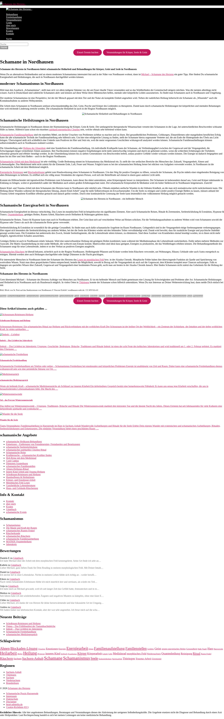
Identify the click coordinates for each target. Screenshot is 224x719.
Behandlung (12, 14)
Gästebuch (11, 509)
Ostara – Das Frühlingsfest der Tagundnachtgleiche (30, 626)
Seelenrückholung (105, 659)
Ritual (196, 653)
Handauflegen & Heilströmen (20, 477)
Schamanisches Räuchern (12, 251)
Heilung (94, 296)
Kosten (9, 31)
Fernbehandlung (14, 17)
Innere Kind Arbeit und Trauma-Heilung (25, 471)
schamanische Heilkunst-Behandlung (24, 441)
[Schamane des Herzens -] (13, 4)
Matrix (109, 296)
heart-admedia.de (14, 704)
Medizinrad (119, 653)
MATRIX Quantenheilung (19, 541)
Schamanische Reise (16, 452)
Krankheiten (72, 654)
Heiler (20, 654)
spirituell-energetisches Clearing (64, 129)
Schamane (167, 296)
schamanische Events (16, 512)
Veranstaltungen (13, 20)
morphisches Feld (136, 653)
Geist (76, 296)
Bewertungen (12, 28)
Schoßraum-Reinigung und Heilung (23, 474)
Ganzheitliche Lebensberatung (20, 485)
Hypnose (41, 654)
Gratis (9, 22)
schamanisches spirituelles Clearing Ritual (26, 449)
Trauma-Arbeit (143, 658)
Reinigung (156, 296)
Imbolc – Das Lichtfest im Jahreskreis (24, 629)
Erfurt (91, 649)
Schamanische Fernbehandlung (21, 631)
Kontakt (10, 33)
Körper (101, 296)
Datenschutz (12, 699)
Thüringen (84, 282)
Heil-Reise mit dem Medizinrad (21, 458)
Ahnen (3, 296)
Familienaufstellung (49, 296)
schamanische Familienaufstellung (22, 539)
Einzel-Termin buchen (87, 52)
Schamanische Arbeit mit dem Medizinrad (20, 161)
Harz (210, 648)
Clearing (41, 649)
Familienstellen (66, 296)
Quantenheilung (15, 214)
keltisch (64, 654)
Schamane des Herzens (19, 688)
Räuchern (145, 296)
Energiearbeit (32, 296)
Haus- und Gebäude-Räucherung (22, 488)
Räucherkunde (13, 533)
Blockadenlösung (36, 172)
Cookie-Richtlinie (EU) (17, 707)
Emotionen (52, 648)
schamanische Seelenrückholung (21, 447)
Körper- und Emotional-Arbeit (20, 480)
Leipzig (105, 654)
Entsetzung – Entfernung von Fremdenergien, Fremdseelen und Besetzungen (43, 444)
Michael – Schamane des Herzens (157, 74)
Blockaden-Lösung (16, 296)
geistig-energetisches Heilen (174, 649)
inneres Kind (52, 653)
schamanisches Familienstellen (20, 466)
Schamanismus (179, 296)
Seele (189, 296)
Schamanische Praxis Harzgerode (22, 693)
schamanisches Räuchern (18, 536)
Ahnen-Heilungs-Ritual (17, 469)
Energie (62, 649)
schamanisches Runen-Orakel (20, 530)
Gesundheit (191, 649)
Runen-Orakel (206, 654)
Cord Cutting (12, 460)
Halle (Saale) (202, 649)
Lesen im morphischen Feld (90, 259)
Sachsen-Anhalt (32, 658)
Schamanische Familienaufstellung (16, 134)
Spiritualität (117, 659)
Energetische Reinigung (11, 172)
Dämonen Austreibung (17, 463)
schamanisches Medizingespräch (21, 634)
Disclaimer (11, 701)
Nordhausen (118, 296)
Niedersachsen (154, 654)
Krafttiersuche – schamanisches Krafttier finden (29, 455)
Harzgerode (218, 649)
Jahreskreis (11, 544)
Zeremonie (156, 659)
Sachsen (17, 658)
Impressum (11, 696)
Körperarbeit (94, 653)
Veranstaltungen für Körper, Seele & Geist (127, 52)
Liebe (110, 654)
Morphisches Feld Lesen (18, 482)
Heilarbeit (84, 296)
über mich (11, 25)
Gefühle (150, 649)
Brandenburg (12, 683)
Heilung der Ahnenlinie (34, 148)
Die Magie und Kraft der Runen (21, 528)
